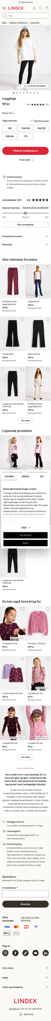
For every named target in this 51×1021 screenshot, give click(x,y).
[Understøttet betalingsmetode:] (25, 930)
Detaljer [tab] (25, 476)
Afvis (25, 543)
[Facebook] (15, 953)
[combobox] (25, 15)
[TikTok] (25, 953)
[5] (27, 93)
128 (9, 128)
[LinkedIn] (45, 953)
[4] (24, 93)
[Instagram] (5, 953)
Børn (4, 22)
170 (25, 136)
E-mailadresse (10, 888)
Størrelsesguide (41, 120)
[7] (34, 93)
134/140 (25, 128)
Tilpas (24, 527)
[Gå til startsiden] (15, 8)
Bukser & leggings (18, 22)
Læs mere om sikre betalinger (30, 919)
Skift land (28, 1014)
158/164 (9, 136)
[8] (37, 93)
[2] (17, 93)
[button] (25, 58)
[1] (13, 93)
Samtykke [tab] (9, 476)
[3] (20, 93)
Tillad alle (25, 535)
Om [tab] (41, 476)
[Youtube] (35, 953)
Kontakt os (14, 1008)
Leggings (34, 22)
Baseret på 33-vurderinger (36, 207)
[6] (30, 93)
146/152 (41, 128)
